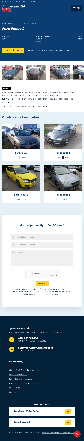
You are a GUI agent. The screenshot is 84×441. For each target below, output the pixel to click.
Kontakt (13, 392)
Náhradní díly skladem (20, 379)
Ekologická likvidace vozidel (24, 370)
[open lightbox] (12, 72)
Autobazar (33, 2)
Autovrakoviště (20, 2)
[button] (76, 76)
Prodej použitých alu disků (23, 383)
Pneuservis (14, 388)
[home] (42, 8)
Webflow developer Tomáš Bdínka (58, 433)
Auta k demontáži (9, 23)
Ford (23, 23)
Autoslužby (6, 2)
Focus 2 (33, 23)
